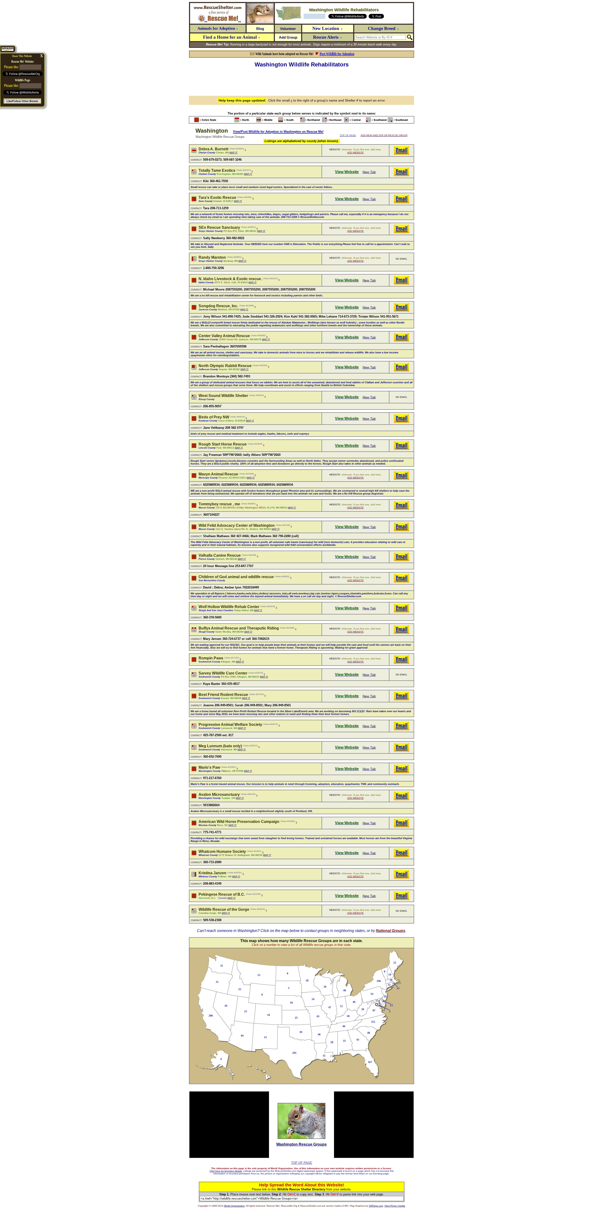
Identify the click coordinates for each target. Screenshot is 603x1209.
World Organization (234, 1206)
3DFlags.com (376, 1206)
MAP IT (233, 152)
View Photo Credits (394, 1206)
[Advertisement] (301, 81)
